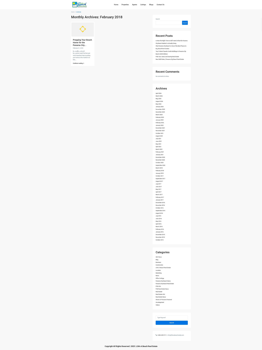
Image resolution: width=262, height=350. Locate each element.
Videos (158, 305)
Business (158, 262)
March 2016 (159, 226)
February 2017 (160, 197)
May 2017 (158, 189)
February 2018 (160, 170)
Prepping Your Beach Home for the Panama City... (82, 42)
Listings (143, 5)
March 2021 (159, 149)
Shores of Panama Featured (164, 299)
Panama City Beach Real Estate (165, 283)
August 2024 (159, 101)
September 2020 (160, 165)
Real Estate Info (160, 294)
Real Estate (159, 291)
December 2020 (160, 157)
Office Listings (160, 278)
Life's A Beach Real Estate (163, 267)
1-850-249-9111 (161, 335)
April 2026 (158, 93)
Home (116, 5)
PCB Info (158, 286)
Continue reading (78, 63)
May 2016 (158, 221)
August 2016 (159, 213)
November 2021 (160, 130)
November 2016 (160, 205)
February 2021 (160, 152)
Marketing (158, 273)
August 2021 (159, 136)
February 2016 (160, 229)
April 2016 (158, 224)
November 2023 (160, 112)
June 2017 (159, 186)
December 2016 (160, 202)
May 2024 (158, 104)
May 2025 (158, 98)
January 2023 (159, 120)
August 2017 (159, 181)
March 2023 (159, 114)
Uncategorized (160, 302)
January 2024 (159, 106)
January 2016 (159, 232)
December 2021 (160, 128)
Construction (159, 265)
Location (158, 270)
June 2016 (159, 218)
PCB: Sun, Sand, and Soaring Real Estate (167, 56)
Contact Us (160, 5)
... (75, 59)
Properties (125, 5)
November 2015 (160, 237)
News (157, 275)
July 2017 (158, 184)
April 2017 (158, 192)
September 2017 (160, 178)
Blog (157, 259)
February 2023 (160, 117)
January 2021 (159, 154)
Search (158, 19)
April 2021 (158, 146)
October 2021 (159, 133)
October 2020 (159, 162)
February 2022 (160, 122)
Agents (134, 5)
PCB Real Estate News (162, 289)
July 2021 (158, 138)
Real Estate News (161, 297)
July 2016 (158, 216)
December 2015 (160, 234)
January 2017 (159, 200)
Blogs (151, 5)
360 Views (159, 257)
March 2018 (159, 168)
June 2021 (159, 141)
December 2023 (160, 109)
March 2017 (159, 194)
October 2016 (159, 208)
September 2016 (160, 210)
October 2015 (159, 240)
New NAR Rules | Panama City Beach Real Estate (170, 59)
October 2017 (159, 176)
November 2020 (160, 160)
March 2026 (159, 96)
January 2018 (159, 173)
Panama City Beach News (163, 281)
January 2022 (159, 125)
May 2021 (158, 144)
